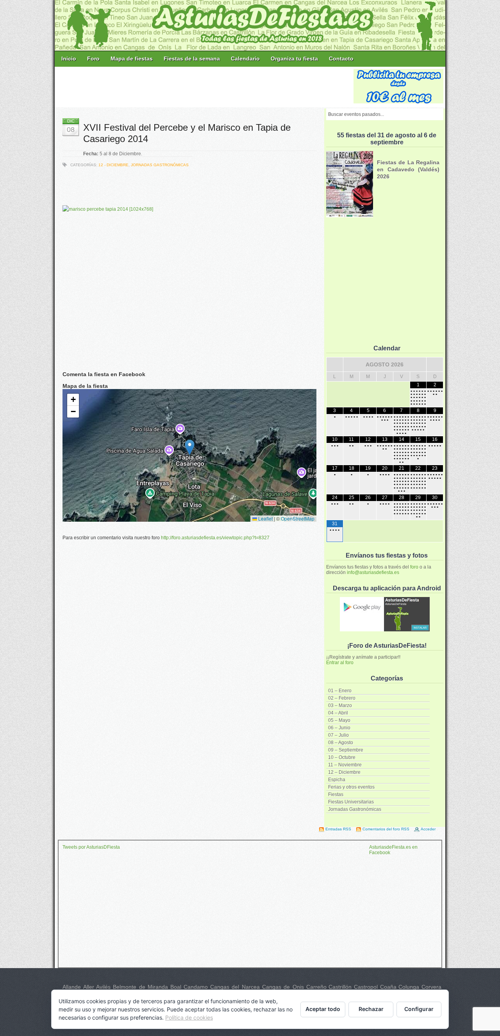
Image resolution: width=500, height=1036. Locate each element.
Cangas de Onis (283, 987)
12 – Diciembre (344, 772)
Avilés (103, 987)
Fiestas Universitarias (351, 802)
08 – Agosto (340, 742)
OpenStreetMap (297, 518)
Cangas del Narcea (235, 987)
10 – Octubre (341, 757)
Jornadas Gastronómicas (354, 809)
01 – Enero (340, 690)
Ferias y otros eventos (351, 787)
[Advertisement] (204, 86)
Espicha (336, 779)
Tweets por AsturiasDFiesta (91, 847)
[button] (190, 447)
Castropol (366, 987)
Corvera (431, 987)
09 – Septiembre (345, 750)
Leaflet (265, 518)
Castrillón (340, 987)
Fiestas (335, 794)
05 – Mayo (339, 720)
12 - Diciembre (113, 165)
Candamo (196, 987)
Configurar (419, 1009)
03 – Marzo (340, 705)
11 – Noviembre (345, 765)
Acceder (428, 829)
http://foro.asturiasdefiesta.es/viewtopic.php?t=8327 (215, 537)
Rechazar (371, 1009)
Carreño (316, 987)
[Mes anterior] (335, 364)
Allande (71, 987)
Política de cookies (189, 1017)
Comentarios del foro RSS (385, 829)
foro (414, 567)
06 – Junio (339, 727)
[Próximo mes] (435, 364)
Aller (88, 987)
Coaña (388, 987)
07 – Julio (338, 735)
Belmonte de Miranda (140, 987)
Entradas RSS (338, 829)
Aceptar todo (322, 1009)
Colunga (408, 987)
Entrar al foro (340, 662)
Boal (175, 987)
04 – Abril (338, 713)
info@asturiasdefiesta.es (373, 572)
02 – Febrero (341, 698)
